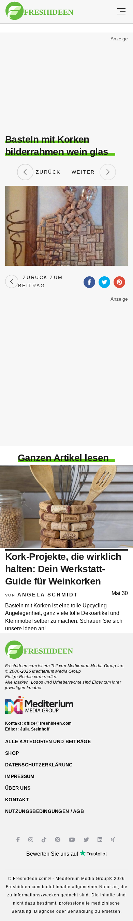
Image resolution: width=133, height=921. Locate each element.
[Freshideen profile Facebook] (18, 840)
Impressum (20, 776)
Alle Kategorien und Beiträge (48, 741)
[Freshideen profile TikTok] (45, 840)
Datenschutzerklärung (39, 764)
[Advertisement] (66, 84)
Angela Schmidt (47, 594)
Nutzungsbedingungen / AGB (44, 811)
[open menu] (121, 11)
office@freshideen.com (48, 723)
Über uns (17, 788)
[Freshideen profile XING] (114, 840)
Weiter (86, 172)
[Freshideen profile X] (87, 840)
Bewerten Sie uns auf (52, 854)
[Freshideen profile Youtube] (73, 840)
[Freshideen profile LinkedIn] (101, 840)
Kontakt (17, 799)
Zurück (47, 172)
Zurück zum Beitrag (40, 281)
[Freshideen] (39, 11)
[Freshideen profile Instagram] (31, 840)
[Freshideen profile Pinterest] (58, 840)
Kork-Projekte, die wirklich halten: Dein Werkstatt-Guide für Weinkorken (63, 569)
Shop (12, 753)
